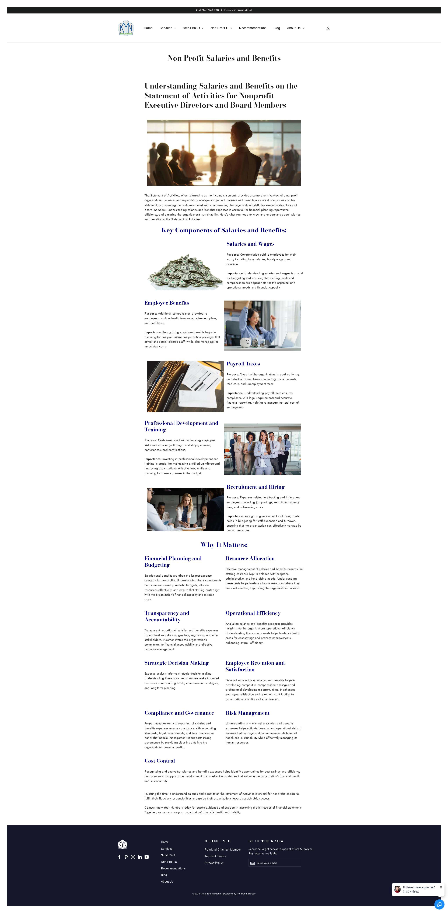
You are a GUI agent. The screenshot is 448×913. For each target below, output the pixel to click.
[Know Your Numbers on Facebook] (119, 856)
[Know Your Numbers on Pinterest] (126, 856)
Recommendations (252, 28)
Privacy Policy (214, 862)
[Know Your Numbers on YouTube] (147, 856)
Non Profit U (220, 28)
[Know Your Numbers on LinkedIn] (140, 856)
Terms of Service (216, 856)
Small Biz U (192, 28)
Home (148, 28)
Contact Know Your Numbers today (168, 807)
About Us (294, 28)
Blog (277, 28)
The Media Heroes (246, 894)
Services (166, 28)
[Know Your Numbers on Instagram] (133, 856)
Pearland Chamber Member (223, 849)
